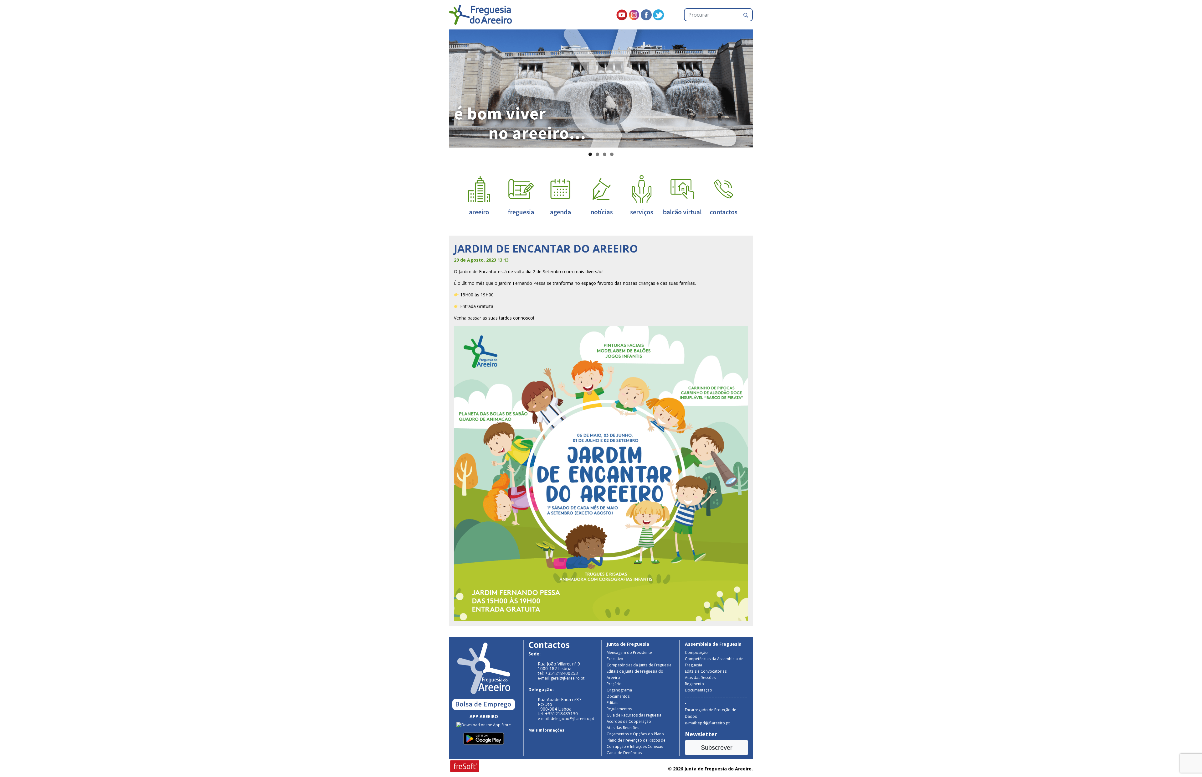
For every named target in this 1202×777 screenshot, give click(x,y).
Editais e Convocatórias (706, 671)
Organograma (619, 690)
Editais (612, 702)
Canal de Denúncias (624, 752)
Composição (696, 652)
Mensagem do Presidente (629, 652)
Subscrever (716, 747)
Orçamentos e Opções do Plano (635, 734)
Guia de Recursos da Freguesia (634, 715)
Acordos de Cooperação (629, 721)
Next (763, 87)
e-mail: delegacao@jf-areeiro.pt (566, 718)
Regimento (694, 683)
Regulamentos (619, 709)
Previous (438, 87)
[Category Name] (560, 195)
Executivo (615, 658)
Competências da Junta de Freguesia (639, 665)
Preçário (614, 683)
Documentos (618, 696)
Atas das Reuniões (623, 727)
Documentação (698, 690)
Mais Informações (546, 730)
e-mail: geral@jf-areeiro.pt (561, 678)
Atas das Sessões (700, 677)
